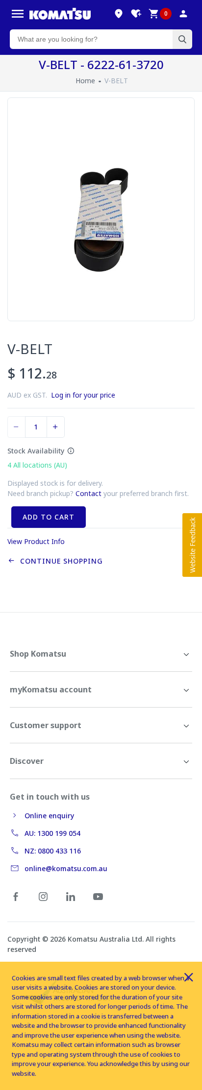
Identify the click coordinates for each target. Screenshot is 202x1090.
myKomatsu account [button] (51, 689)
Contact (88, 493)
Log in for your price (83, 395)
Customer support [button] (45, 725)
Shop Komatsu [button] (38, 653)
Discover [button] (27, 761)
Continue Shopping (59, 561)
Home (85, 80)
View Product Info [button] (36, 541)
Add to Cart (49, 516)
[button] (192, 545)
